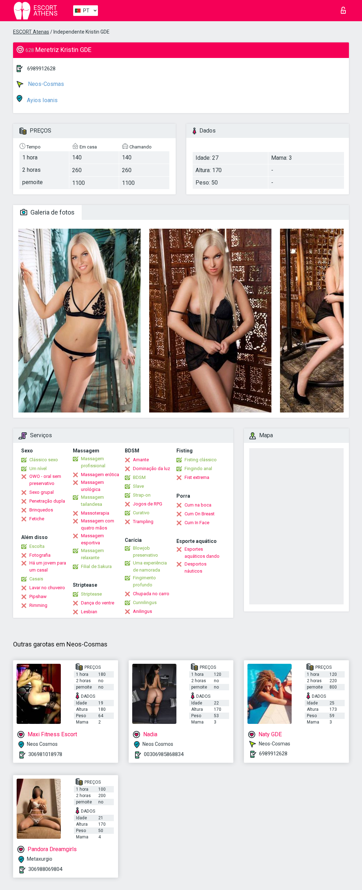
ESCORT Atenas (31, 32)
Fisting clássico (201, 459)
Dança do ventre (97, 602)
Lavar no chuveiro (47, 587)
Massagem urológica (92, 486)
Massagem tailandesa (92, 500)
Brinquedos (41, 510)
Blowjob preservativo (145, 551)
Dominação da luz (151, 468)
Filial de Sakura (96, 566)
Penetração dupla (47, 501)
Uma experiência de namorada (150, 566)
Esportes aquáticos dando (202, 552)
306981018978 (45, 754)
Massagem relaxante (92, 554)
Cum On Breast (200, 513)
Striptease (91, 594)
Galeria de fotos (52, 212)
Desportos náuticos (195, 567)
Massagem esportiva (92, 539)
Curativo (141, 512)
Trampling (143, 521)
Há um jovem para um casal (47, 566)
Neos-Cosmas (45, 84)
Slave (138, 486)
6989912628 (41, 68)
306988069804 (45, 869)
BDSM (139, 477)
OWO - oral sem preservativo (45, 480)
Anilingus (142, 611)
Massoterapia (95, 513)
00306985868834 (163, 754)
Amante (141, 459)
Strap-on (142, 495)
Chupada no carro (151, 593)
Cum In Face (197, 522)
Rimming (38, 605)
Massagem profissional (93, 462)
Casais (36, 578)
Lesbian (89, 611)
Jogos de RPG (147, 504)
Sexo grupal (41, 492)
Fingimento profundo (144, 581)
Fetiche (36, 518)
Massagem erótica (100, 474)
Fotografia (40, 555)
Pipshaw (38, 596)
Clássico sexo (43, 459)
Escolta (37, 546)
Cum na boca (198, 505)
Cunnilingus (145, 602)
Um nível (38, 468)
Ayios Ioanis (41, 100)
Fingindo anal (198, 468)
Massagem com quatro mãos (97, 524)
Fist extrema (197, 477)
